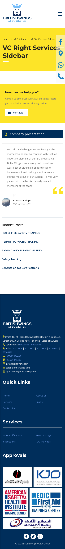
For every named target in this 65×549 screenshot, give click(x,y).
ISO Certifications (12, 435)
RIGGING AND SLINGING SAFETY (22, 250)
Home (6, 39)
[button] (16, 112)
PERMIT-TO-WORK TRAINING (20, 241)
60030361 (53, 348)
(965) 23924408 (13, 356)
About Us (41, 395)
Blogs (39, 402)
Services (7, 402)
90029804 (41, 348)
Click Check (44, 543)
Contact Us (9, 408)
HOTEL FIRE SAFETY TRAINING (21, 233)
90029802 (24, 344)
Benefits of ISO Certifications (20, 268)
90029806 (17, 348)
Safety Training (11, 259)
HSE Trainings (43, 435)
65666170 (7, 352)
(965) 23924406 (13, 360)
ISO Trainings (43, 441)
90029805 (36, 344)
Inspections (9, 441)
